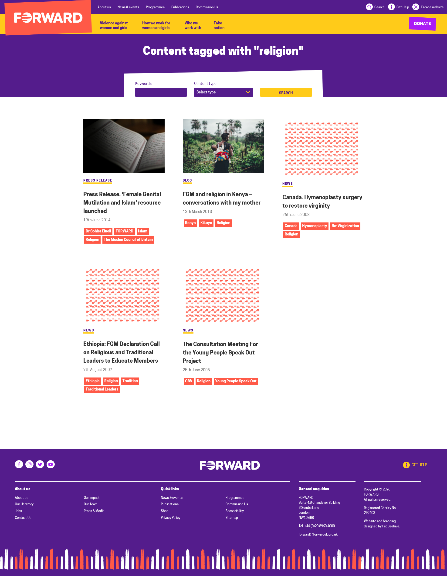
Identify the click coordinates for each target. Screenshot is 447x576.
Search (379, 7)
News (287, 184)
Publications (180, 7)
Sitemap (232, 518)
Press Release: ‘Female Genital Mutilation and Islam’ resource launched (122, 203)
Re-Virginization (345, 226)
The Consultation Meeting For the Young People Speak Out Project (220, 353)
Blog (187, 180)
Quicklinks (170, 489)
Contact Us (23, 518)
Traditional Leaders (102, 389)
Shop (165, 511)
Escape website (432, 7)
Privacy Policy (170, 518)
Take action (219, 26)
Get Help (402, 7)
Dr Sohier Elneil (98, 231)
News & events (128, 7)
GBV (188, 381)
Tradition (130, 381)
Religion (92, 240)
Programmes (155, 7)
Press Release (97, 180)
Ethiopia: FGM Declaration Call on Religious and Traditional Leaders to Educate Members (121, 353)
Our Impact (92, 498)
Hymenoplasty (314, 226)
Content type (205, 84)
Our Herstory (24, 504)
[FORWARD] (48, 18)
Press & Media (94, 511)
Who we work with (193, 26)
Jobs (18, 511)
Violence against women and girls (114, 26)
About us (104, 7)
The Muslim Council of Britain (128, 240)
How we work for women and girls (156, 26)
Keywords (143, 84)
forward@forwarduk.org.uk (318, 534)
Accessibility (235, 511)
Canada (291, 226)
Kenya (190, 223)
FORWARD (124, 231)
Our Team (91, 504)
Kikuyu (206, 223)
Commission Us (207, 7)
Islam (142, 231)
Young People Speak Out (236, 381)
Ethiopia (93, 381)
